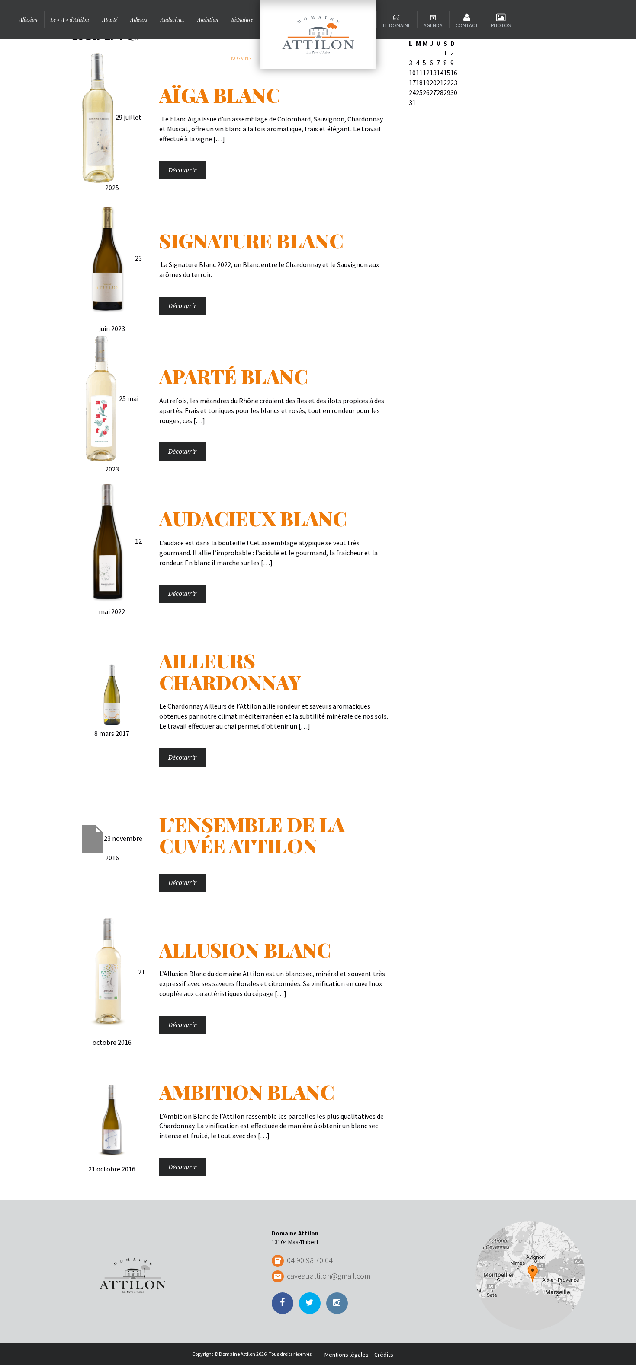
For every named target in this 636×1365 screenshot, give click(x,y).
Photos (501, 25)
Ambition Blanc (246, 1091)
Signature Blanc (251, 240)
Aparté (109, 19)
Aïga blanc (219, 95)
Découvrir (182, 170)
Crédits (383, 1355)
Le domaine (397, 25)
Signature (242, 19)
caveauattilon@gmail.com (328, 1276)
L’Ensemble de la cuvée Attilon (252, 835)
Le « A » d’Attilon (70, 19)
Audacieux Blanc (253, 518)
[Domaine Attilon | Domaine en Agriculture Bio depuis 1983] (318, 34)
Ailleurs (139, 19)
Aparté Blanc (233, 376)
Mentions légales (346, 1355)
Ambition (207, 19)
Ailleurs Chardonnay (230, 671)
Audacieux (172, 19)
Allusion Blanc (245, 949)
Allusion (28, 19)
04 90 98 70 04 (310, 1260)
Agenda (433, 25)
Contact (467, 25)
